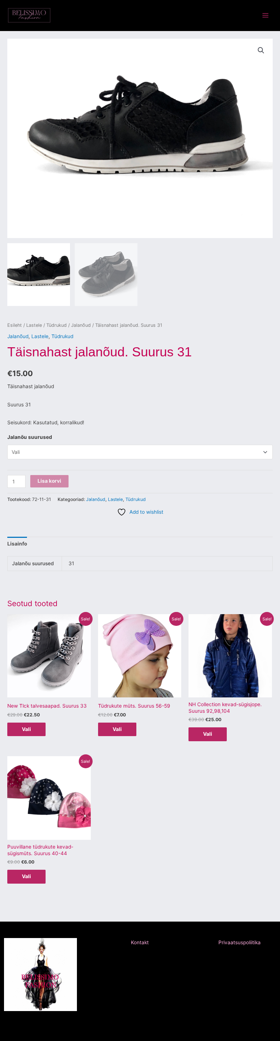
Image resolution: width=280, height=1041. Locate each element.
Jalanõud (81, 325)
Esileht (14, 325)
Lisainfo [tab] (17, 544)
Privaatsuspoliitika (239, 942)
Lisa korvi (49, 481)
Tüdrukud (56, 325)
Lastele (34, 325)
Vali (26, 729)
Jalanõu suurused (29, 437)
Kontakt (140, 942)
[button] (261, 50)
